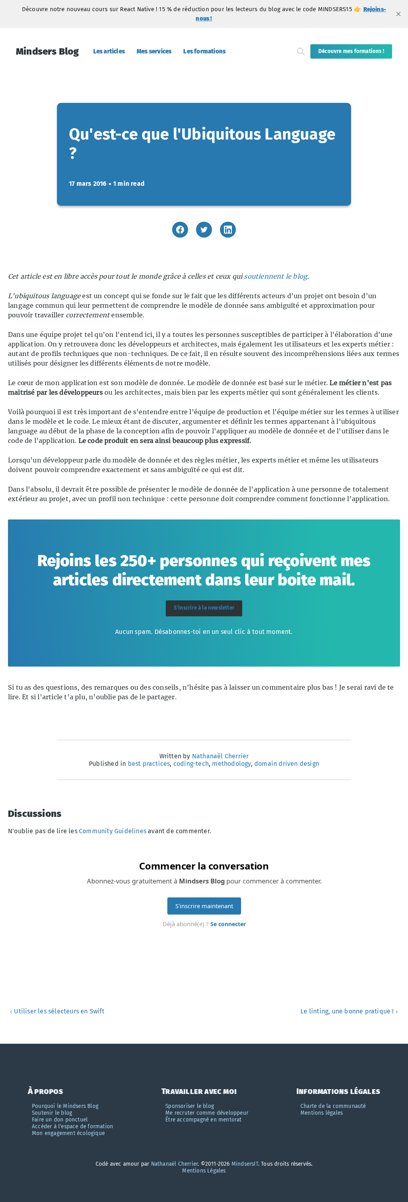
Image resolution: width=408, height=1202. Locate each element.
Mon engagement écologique (68, 1133)
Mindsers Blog (47, 51)
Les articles (109, 51)
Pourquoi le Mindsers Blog (65, 1106)
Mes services (154, 51)
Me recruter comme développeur (206, 1113)
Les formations (204, 51)
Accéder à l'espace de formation (72, 1126)
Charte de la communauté (333, 1106)
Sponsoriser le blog (189, 1106)
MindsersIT (244, 1164)
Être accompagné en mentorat (203, 1119)
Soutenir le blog (52, 1113)
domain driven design (286, 763)
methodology (231, 763)
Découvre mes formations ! (351, 51)
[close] (398, 14)
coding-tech (191, 763)
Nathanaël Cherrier (220, 756)
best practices (149, 763)
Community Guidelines (112, 831)
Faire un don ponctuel (60, 1119)
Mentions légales (321, 1113)
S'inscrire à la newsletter (204, 608)
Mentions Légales (204, 1170)
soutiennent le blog (275, 276)
